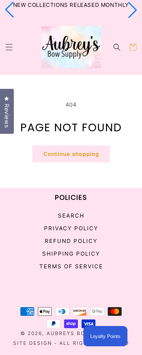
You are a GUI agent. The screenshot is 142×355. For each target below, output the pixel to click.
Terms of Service (71, 266)
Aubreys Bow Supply (81, 333)
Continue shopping (71, 153)
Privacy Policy (71, 228)
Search (71, 215)
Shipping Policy (71, 253)
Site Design (32, 343)
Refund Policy (71, 241)
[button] (9, 10)
